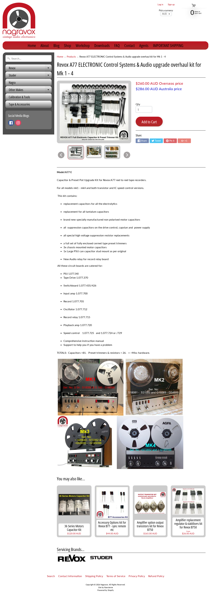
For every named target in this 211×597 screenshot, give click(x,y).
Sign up (171, 4)
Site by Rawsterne (105, 587)
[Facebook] (11, 123)
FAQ (117, 45)
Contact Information (70, 576)
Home (32, 45)
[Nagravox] (19, 21)
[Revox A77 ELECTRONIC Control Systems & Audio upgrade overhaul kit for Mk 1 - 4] (76, 152)
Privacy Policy (137, 576)
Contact (129, 45)
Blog (56, 45)
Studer (30, 76)
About (45, 45)
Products (71, 56)
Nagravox (104, 584)
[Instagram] (18, 123)
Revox (30, 69)
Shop (67, 45)
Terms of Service (115, 576)
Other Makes (30, 90)
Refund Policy (156, 576)
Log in (160, 4)
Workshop (83, 45)
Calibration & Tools (19, 97)
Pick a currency (166, 10)
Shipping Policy (94, 576)
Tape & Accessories (19, 104)
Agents (143, 45)
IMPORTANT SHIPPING (168, 45)
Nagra (12, 82)
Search (51, 576)
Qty (138, 104)
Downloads (102, 45)
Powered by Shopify (105, 590)
